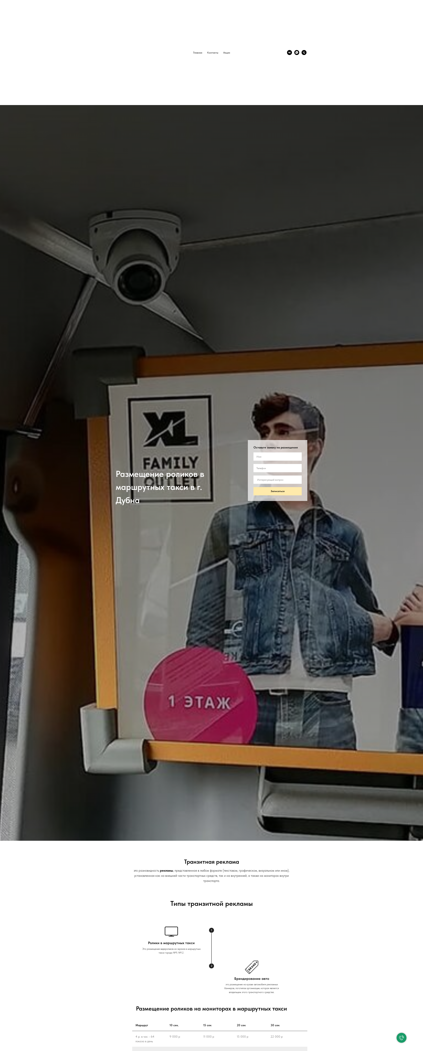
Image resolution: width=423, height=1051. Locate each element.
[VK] (289, 52)
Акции (226, 52)
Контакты (212, 52)
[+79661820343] (296, 52)
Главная (197, 52)
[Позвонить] (304, 52)
